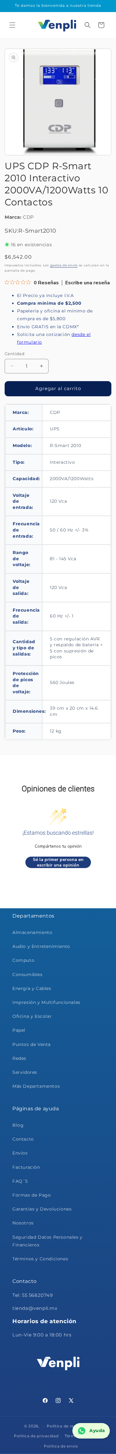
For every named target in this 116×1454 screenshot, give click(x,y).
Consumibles (27, 974)
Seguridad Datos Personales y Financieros (47, 1241)
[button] (12, 25)
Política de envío (61, 1446)
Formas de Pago (31, 1195)
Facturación (26, 1167)
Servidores (24, 1072)
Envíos (20, 1153)
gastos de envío (64, 265)
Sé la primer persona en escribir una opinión (58, 862)
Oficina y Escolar (32, 1016)
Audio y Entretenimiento (41, 946)
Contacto (23, 1139)
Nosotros (23, 1223)
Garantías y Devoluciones (41, 1209)
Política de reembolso (69, 1426)
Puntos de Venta (31, 1044)
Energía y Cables (31, 988)
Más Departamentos (36, 1086)
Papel (18, 1030)
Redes (19, 1058)
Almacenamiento (32, 932)
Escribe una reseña (87, 283)
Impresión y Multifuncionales (46, 1002)
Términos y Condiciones (40, 1259)
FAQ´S (20, 1181)
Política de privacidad (36, 1436)
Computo (23, 960)
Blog (18, 1125)
